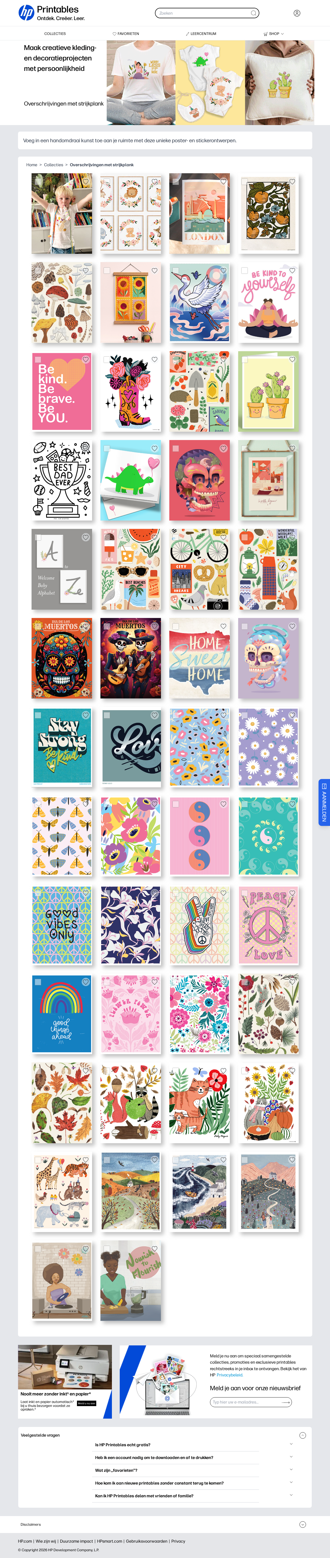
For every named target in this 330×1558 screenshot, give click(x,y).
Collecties (53, 164)
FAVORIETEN (128, 34)
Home (31, 164)
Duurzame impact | (78, 1541)
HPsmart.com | (111, 1541)
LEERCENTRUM (203, 34)
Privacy (178, 1541)
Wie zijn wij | (48, 1541)
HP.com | (27, 1541)
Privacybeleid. (230, 1374)
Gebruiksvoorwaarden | (148, 1541)
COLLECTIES (55, 34)
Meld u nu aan (86, 1403)
